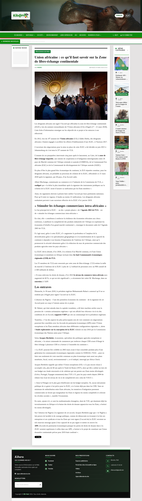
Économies (18, 35)
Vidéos (78, 468)
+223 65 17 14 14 (116, 465)
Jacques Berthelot (46, 338)
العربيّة (127, 15)
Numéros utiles (94, 35)
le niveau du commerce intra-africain (89, 275)
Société (40, 35)
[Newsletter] (40, 485)
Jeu (76, 35)
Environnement (52, 35)
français (119, 15)
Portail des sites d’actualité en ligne (86, 465)
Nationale (30, 35)
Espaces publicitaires (82, 461)
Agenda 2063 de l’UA (89, 210)
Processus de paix (43, 51)
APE (36, 426)
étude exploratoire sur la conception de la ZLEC (55, 330)
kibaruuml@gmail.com (117, 470)
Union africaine (67, 139)
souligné (38, 185)
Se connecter (127, 35)
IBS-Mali (26, 494)
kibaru (39, 67)
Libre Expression (66, 35)
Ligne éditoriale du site (23, 474)
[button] (115, 35)
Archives (82, 35)
